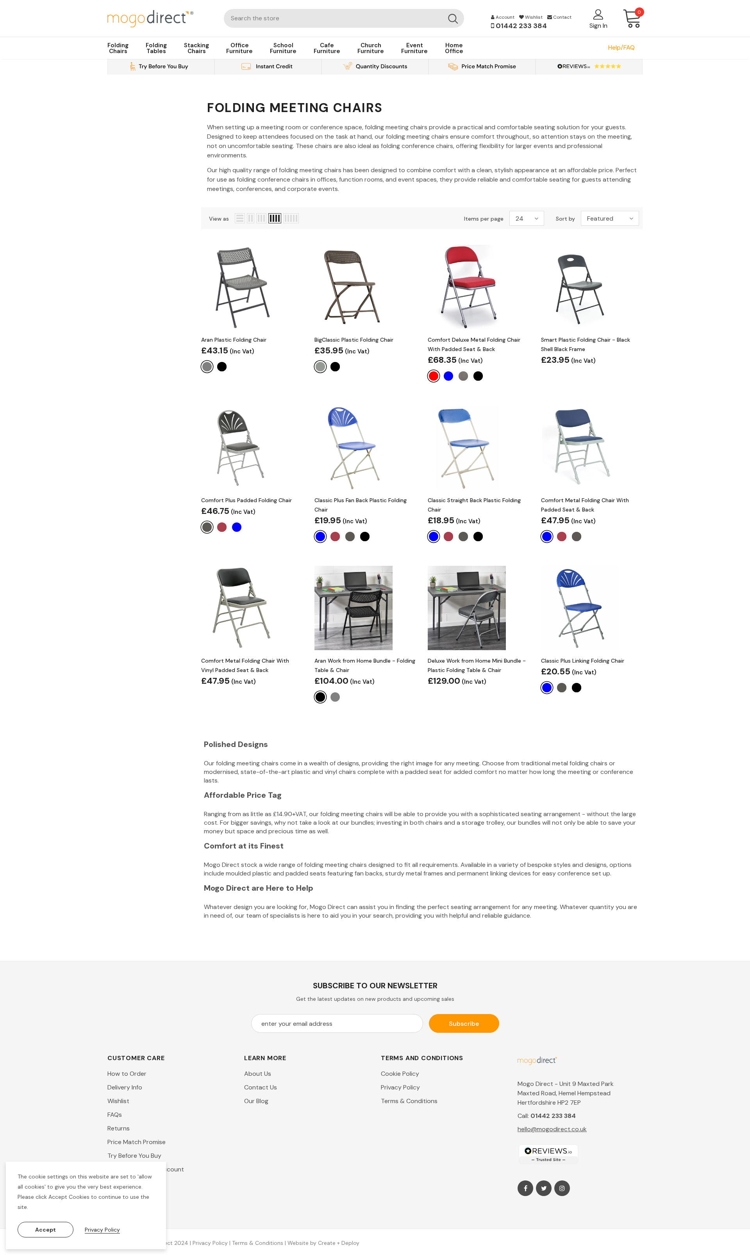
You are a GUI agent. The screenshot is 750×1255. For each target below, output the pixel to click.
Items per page (484, 218)
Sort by (565, 218)
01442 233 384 (520, 25)
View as (219, 218)
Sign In (598, 25)
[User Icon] (598, 14)
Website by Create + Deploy (323, 1242)
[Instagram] (562, 1188)
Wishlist (533, 17)
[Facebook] (525, 1188)
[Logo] (159, 18)
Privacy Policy (210, 1242)
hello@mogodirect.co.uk (552, 1129)
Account (504, 17)
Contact (561, 17)
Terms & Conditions (257, 1242)
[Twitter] (544, 1188)
